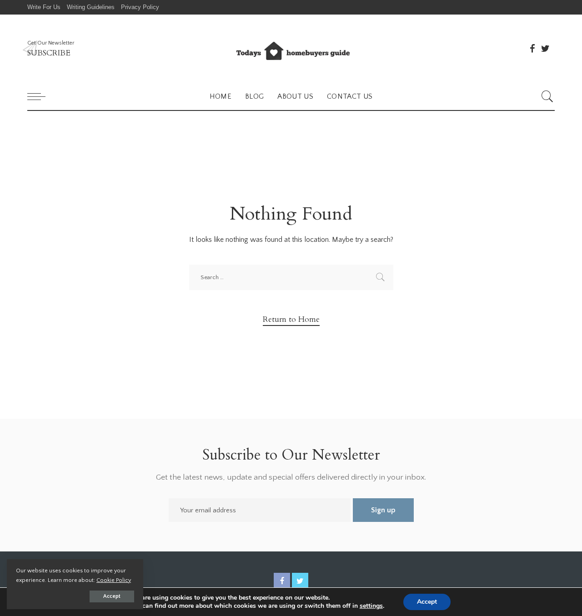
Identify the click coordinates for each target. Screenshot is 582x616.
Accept (111, 596)
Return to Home (291, 319)
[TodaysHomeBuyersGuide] (291, 49)
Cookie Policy (113, 580)
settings (371, 606)
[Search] (547, 96)
